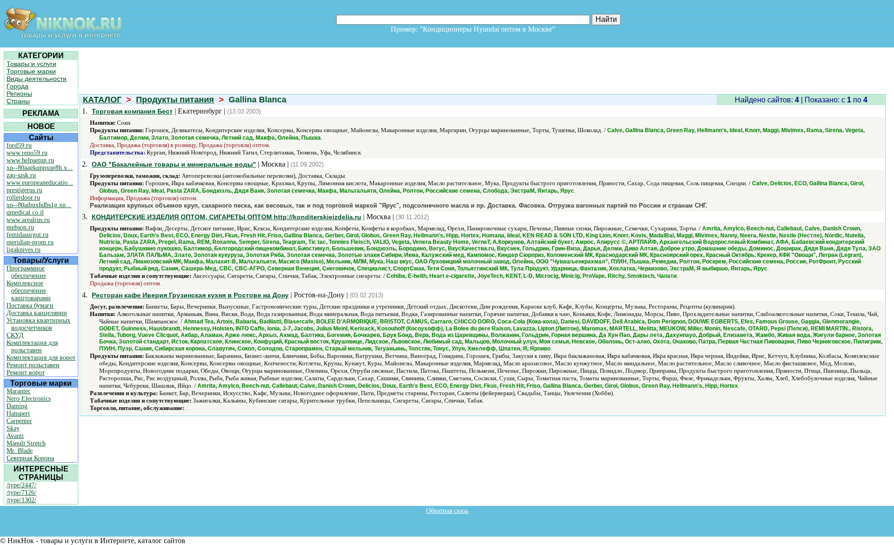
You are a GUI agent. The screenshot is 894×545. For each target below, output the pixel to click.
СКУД (15, 335)
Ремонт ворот (26, 372)
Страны (18, 101)
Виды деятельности (37, 78)
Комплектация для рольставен (32, 346)
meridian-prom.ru (30, 242)
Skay (13, 428)
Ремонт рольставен (33, 365)
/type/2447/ (21, 485)
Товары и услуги (31, 63)
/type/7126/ (21, 492)
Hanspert (18, 413)
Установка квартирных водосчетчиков (38, 324)
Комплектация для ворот (41, 357)
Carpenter (19, 420)
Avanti (15, 435)
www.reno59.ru (27, 152)
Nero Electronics (29, 398)
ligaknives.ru (24, 249)
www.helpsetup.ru (30, 160)
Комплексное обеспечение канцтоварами (29, 291)
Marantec (19, 391)
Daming (17, 406)
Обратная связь (447, 510)
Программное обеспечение (26, 272)
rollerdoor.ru (23, 197)
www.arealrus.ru (28, 219)
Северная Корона (30, 458)
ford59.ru (19, 145)
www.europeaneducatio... (40, 182)
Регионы (19, 93)
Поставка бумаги (30, 305)
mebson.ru (20, 227)
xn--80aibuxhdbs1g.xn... (39, 205)
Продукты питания (175, 99)
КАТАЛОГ (102, 99)
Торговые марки (31, 71)
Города (17, 86)
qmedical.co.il (25, 212)
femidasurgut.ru (27, 234)
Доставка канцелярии (37, 313)
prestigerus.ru (24, 190)
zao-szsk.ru (21, 175)
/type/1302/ (21, 500)
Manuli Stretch (26, 443)
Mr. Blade (20, 450)
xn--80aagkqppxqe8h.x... (40, 167)
